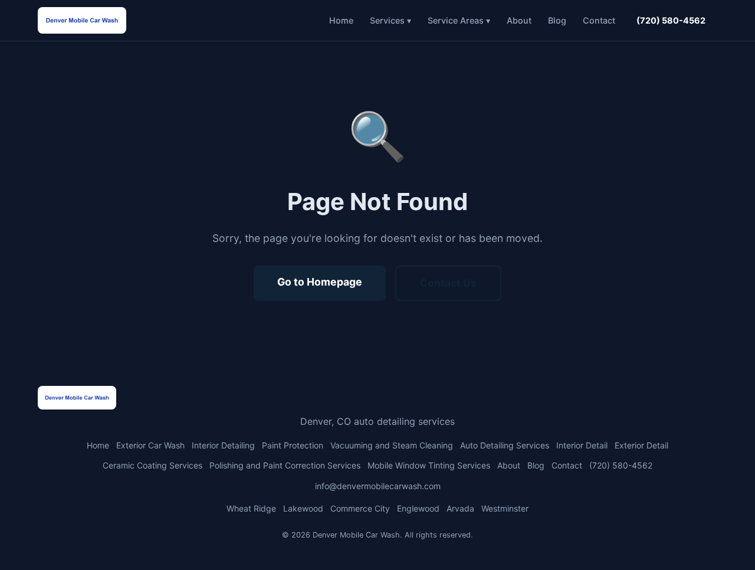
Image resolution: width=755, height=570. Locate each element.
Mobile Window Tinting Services (428, 465)
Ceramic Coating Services (152, 465)
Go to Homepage (319, 282)
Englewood (418, 508)
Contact (599, 20)
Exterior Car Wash (150, 445)
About (519, 20)
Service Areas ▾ (459, 20)
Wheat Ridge (251, 508)
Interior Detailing (223, 445)
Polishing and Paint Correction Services (284, 465)
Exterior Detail (641, 445)
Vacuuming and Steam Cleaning (391, 445)
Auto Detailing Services (504, 445)
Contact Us (448, 283)
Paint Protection (292, 445)
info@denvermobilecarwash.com (378, 486)
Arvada (460, 508)
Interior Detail (582, 445)
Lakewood (303, 508)
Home (341, 20)
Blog (557, 20)
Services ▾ (390, 20)
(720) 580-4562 (670, 20)
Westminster (504, 508)
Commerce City (360, 508)
